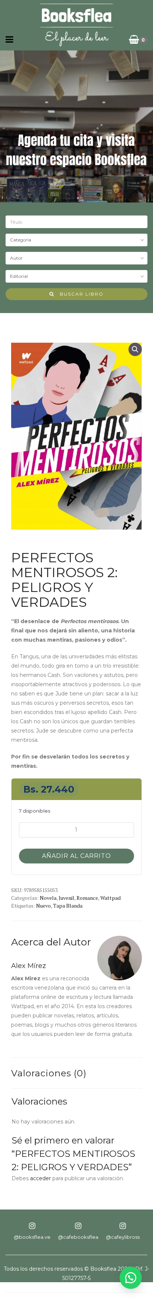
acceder (40, 1178)
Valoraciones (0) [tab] (49, 1073)
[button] (135, 349)
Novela (48, 897)
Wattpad (110, 897)
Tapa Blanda (67, 905)
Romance (87, 897)
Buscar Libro (79, 294)
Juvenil (66, 897)
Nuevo (43, 905)
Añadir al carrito (76, 855)
